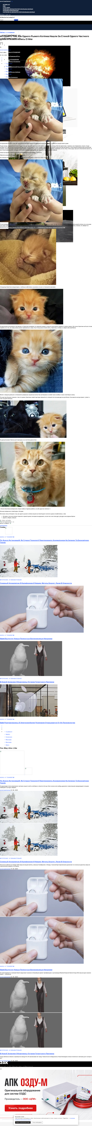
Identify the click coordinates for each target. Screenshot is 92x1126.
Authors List (6, 4)
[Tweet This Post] (47, 727)
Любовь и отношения (13, 52)
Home (4, 6)
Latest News (6, 7)
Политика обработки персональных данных (18, 9)
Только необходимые (37, 1122)
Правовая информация (11, 10)
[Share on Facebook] (47, 726)
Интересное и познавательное (16, 45)
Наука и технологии (12, 59)
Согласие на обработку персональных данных (19, 12)
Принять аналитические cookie (23, 1122)
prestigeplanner (5, 50)
